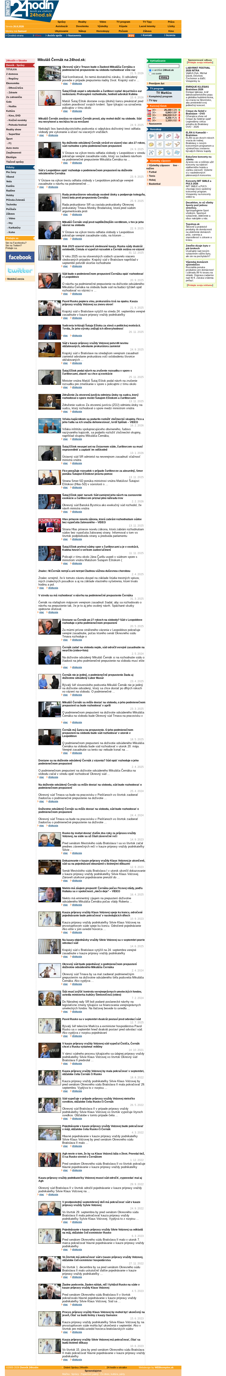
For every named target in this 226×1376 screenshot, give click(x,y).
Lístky (171, 26)
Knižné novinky (17, 120)
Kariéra (10, 186)
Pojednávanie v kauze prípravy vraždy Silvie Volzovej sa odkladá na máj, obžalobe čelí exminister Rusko (102, 1231)
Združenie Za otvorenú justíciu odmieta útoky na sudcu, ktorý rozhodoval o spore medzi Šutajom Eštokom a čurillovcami (100, 396)
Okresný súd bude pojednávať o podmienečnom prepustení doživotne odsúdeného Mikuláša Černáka (99, 966)
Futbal (152, 172)
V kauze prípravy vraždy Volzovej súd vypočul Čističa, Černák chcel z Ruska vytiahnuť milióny (101, 1045)
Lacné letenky (147, 26)
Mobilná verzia (15, 279)
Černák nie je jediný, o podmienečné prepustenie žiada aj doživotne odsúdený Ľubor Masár (97, 676)
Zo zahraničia (14, 97)
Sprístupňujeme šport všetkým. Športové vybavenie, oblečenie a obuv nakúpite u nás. (199, 210)
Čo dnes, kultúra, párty (112, 1374)
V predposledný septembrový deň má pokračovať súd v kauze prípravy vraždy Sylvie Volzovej (101, 1204)
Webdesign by (156, 1367)
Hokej (152, 180)
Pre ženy (11, 172)
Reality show (13, 129)
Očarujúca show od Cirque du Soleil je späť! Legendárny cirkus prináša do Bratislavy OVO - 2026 (198, 119)
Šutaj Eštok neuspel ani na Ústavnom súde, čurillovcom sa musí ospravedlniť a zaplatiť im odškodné (102, 448)
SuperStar (14, 134)
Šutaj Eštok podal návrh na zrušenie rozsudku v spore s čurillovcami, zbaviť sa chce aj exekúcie (97, 372)
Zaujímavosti (13, 152)
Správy (62, 21)
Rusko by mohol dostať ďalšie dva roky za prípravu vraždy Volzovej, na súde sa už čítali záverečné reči (99, 835)
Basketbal (154, 183)
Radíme (10, 190)
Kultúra (10, 111)
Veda (9, 181)
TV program (123, 21)
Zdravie (12, 92)
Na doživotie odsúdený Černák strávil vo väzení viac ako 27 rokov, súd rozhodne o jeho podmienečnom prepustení (103, 144)
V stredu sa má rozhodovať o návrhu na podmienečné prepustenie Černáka (85, 595)
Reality (82, 21)
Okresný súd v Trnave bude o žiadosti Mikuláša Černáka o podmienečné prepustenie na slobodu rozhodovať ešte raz (98, 68)
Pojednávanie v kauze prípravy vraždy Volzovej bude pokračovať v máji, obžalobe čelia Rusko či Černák (102, 1128)
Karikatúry (14, 227)
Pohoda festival (17, 124)
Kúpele (123, 26)
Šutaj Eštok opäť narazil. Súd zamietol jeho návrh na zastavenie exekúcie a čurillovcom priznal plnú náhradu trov (102, 497)
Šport (9, 138)
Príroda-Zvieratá (15, 200)
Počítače (11, 209)
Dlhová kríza (15, 88)
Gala (8, 101)
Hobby (10, 195)
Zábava (147, 31)
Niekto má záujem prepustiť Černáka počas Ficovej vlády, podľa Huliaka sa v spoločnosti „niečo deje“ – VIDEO (102, 890)
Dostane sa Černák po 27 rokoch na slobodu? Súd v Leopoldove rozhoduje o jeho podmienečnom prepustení (102, 621)
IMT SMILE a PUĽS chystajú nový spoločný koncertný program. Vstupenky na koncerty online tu (198, 189)
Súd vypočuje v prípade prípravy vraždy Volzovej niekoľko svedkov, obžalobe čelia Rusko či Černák (98, 1100)
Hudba (12, 106)
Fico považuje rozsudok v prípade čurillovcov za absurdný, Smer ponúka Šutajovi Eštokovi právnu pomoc (102, 472)
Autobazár (62, 26)
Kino (171, 31)
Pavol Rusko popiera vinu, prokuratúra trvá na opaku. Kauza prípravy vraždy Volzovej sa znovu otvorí (100, 303)
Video (103, 21)
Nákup (82, 31)
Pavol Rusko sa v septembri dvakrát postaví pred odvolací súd (101, 1019)
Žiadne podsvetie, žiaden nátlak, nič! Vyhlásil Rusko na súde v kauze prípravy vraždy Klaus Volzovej (101, 1286)
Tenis (151, 176)
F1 (9, 143)
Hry (10, 223)
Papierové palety (90, 1374)
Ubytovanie (61, 31)
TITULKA (11, 69)
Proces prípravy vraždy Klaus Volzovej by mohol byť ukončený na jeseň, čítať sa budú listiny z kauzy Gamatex (103, 1314)
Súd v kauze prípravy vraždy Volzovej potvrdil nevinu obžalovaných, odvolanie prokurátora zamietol (95, 345)
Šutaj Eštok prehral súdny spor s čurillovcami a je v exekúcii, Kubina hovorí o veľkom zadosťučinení (100, 548)
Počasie (123, 31)
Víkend (10, 176)
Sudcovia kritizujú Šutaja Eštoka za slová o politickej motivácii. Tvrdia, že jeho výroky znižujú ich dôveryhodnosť (101, 327)
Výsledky (103, 26)
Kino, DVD (14, 115)
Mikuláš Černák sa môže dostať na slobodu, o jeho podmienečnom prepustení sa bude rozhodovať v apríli (103, 704)
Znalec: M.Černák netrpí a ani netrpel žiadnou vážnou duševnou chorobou (84, 571)
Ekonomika (12, 83)
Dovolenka (82, 26)
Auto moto (12, 148)
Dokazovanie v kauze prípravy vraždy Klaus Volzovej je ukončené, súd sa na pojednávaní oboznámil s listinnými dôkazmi (103, 862)
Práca (171, 21)
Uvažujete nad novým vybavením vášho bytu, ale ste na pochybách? (198, 251)
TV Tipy (147, 21)
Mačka (66, 1374)
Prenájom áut (156, 83)
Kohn (11, 232)
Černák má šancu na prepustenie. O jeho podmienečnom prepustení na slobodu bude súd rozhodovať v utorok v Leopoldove (97, 733)
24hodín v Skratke (16, 60)
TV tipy (152, 100)
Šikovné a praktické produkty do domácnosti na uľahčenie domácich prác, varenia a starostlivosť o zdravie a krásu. (199, 232)
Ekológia (11, 157)
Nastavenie (155, 123)
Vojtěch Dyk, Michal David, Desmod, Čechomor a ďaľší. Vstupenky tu (198, 74)
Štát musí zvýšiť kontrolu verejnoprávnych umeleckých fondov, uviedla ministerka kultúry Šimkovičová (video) (102, 993)
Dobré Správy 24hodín (75, 1367)
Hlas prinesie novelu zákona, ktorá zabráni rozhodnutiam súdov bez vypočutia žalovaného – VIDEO (102, 521)
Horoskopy (102, 31)
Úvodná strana (15, 35)
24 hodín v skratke (116, 1367)
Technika (11, 204)
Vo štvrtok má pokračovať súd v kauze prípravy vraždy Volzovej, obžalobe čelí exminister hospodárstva (102, 1259)
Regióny (13, 78)
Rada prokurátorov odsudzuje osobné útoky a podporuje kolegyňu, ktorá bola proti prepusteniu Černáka (103, 196)
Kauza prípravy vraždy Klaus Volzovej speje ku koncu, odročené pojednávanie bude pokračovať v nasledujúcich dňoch (102, 914)
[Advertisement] (121, 10)
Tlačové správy (15, 161)
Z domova (12, 74)
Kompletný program (160, 96)
